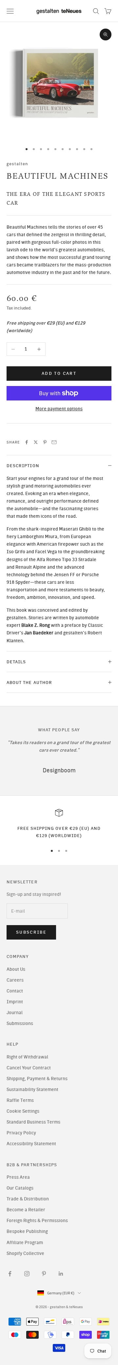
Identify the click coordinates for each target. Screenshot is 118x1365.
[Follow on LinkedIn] (61, 1273)
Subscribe (31, 932)
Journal (15, 1012)
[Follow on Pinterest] (44, 1273)
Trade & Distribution (28, 1199)
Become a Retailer (26, 1210)
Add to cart (59, 373)
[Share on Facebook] (26, 442)
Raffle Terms (20, 1100)
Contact (15, 991)
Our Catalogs (20, 1188)
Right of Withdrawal (27, 1057)
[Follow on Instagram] (27, 1273)
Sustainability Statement (32, 1089)
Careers (15, 980)
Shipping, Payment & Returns (37, 1078)
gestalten (18, 163)
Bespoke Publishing (27, 1231)
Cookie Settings (23, 1111)
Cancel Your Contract (29, 1068)
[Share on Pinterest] (45, 442)
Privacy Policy (21, 1133)
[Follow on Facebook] (10, 1273)
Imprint (15, 1002)
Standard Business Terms (33, 1122)
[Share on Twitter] (35, 442)
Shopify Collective (25, 1253)
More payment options (59, 409)
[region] (59, 824)
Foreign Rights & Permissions (37, 1220)
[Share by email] (54, 442)
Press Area (18, 1177)
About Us (16, 969)
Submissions (20, 1023)
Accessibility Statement (31, 1144)
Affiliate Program (25, 1242)
